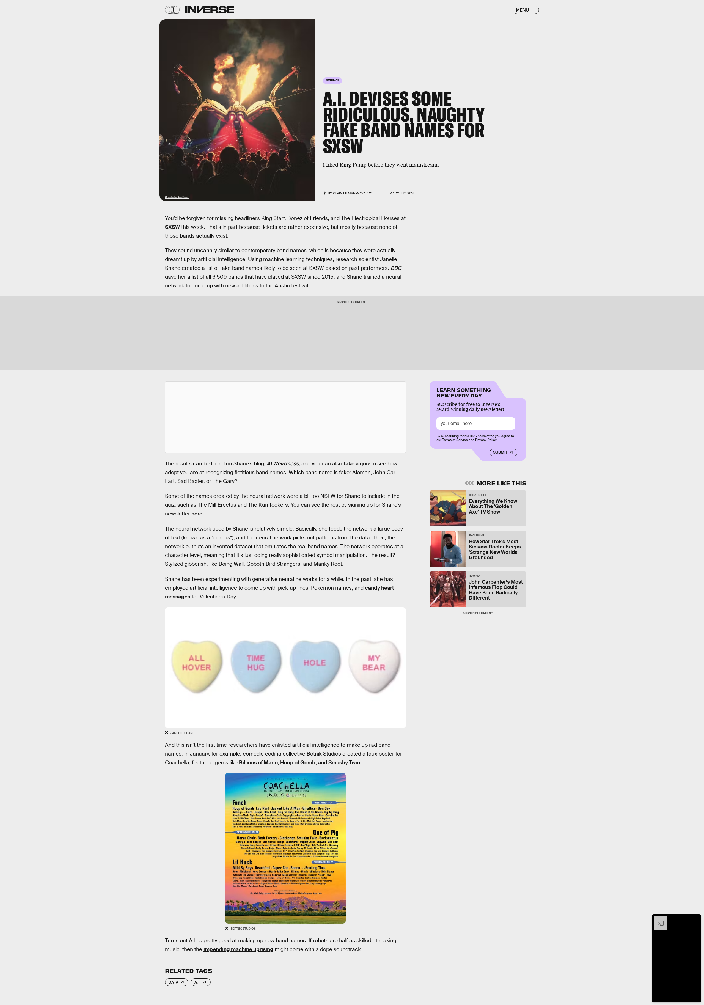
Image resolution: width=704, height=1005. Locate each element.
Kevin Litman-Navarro (352, 193)
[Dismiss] (695, 919)
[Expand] (657, 919)
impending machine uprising (238, 949)
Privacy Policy (486, 440)
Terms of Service (455, 440)
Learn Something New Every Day (463, 392)
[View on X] (285, 417)
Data (173, 982)
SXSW (172, 227)
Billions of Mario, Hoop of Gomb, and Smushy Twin (299, 762)
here (196, 513)
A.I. (197, 982)
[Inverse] (209, 9)
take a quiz (356, 463)
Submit (500, 452)
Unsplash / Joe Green (177, 197)
